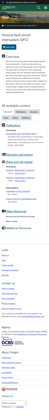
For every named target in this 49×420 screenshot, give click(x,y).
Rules (6, 117)
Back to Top (8, 396)
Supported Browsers (10, 382)
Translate (20, 406)
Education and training (19, 154)
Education (34, 111)
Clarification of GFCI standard (18, 191)
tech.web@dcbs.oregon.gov (32, 316)
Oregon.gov (6, 357)
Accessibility (7, 372)
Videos (15, 117)
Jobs (4, 260)
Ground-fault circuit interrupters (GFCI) (21, 133)
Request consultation (10, 270)
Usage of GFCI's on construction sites (21, 198)
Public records (7, 265)
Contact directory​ (11, 293)
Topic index (10, 47)
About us (5, 255)
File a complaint (8, 298)
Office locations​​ (9, 303)
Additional (26, 117)
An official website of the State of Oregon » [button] (21, 2)
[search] (38, 7)
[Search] (38, 7)
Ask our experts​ (8, 288)
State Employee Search (11, 362)
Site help (5, 275)
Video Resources (16, 211)
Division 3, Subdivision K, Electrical (20, 177)
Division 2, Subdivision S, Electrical (20, 170)
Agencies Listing (8, 367)
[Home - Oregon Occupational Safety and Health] (3, 25)
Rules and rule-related (19, 162)
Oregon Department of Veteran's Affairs (10, 389)
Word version (20, 173)
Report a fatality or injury (11, 308)
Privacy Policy (7, 377)
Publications (21, 111)
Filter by (7, 111)
